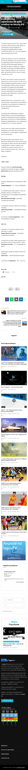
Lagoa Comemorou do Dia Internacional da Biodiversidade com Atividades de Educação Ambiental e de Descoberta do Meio (12, 323)
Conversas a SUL (6, 31)
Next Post (24, 318)
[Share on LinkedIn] (21, 299)
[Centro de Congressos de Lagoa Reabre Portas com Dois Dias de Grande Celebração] (14, 353)
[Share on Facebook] (7, 299)
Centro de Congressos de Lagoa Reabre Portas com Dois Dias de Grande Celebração (14, 363)
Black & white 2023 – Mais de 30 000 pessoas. (13, 645)
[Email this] (16, 299)
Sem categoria (22, 13)
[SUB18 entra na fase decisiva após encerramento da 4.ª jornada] (14, 474)
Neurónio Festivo (21, 767)
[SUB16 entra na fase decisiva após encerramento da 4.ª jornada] (14, 498)
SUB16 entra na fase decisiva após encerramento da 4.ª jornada (11, 508)
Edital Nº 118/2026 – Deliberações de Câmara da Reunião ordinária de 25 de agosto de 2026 (14, 9)
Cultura (11, 13)
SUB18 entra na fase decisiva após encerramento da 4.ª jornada (11, 484)
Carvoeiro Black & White (9, 641)
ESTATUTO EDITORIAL (7, 750)
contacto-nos (7, 700)
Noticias (16, 13)
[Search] (26, 2)
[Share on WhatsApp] (12, 299)
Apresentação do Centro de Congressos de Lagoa (13, 435)
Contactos (5, 758)
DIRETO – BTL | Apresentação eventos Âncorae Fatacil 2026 (11, 410)
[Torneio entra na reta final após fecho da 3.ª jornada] (14, 523)
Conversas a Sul (5, 13)
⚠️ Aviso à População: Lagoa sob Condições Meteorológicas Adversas (14, 459)
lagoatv (4, 27)
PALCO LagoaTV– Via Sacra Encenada (12, 387)
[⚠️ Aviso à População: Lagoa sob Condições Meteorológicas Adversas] (14, 450)
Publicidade (5, 754)
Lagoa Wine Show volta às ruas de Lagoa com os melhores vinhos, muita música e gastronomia (17, 312)
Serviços (4, 746)
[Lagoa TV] (14, 2)
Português (17, 0)
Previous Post (5, 308)
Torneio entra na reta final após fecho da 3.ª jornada (14, 532)
